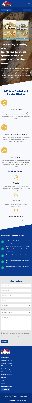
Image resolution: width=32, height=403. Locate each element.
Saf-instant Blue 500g (6, 365)
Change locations (6, 386)
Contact (3, 383)
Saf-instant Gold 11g (6, 374)
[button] (29, 3)
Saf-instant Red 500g (6, 360)
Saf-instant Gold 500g (6, 363)
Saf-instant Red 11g (6, 372)
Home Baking (5, 369)
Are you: (3, 309)
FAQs (2, 380)
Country (5, 10)
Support (3, 377)
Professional (5, 357)
